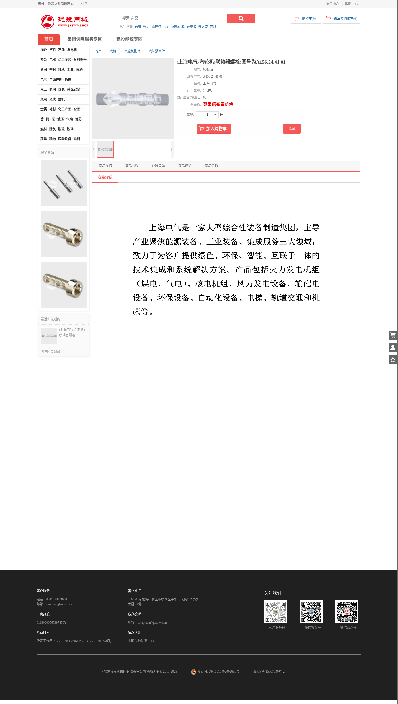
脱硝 (70, 129)
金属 (43, 109)
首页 (48, 39)
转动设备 (64, 139)
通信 (68, 80)
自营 (138, 27)
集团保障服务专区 (84, 39)
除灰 (52, 129)
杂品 (77, 109)
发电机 (72, 50)
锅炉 (43, 50)
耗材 (52, 109)
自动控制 (55, 80)
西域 (213, 27)
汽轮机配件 (132, 51)
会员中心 (332, 4)
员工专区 (64, 60)
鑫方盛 (203, 27)
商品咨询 (211, 166)
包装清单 (158, 166)
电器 (52, 60)
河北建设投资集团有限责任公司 (123, 671)
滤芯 (78, 119)
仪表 (61, 89)
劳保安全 (73, 89)
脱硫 (61, 129)
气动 (69, 119)
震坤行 (156, 27)
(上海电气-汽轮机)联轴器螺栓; (72, 332)
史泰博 (191, 27)
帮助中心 (351, 4)
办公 (43, 60)
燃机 (61, 99)
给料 (77, 139)
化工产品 (64, 109)
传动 (79, 70)
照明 (52, 89)
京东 (166, 27)
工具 (70, 70)
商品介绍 (105, 166)
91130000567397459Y (52, 623)
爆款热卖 (178, 27)
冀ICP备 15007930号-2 (269, 671)
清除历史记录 (50, 351)
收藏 (292, 129)
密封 (52, 70)
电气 (43, 80)
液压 (60, 119)
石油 (61, 50)
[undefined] (133, 99)
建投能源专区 (129, 39)
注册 (84, 4)
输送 (52, 139)
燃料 (43, 129)
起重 (43, 139)
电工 (43, 89)
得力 (146, 27)
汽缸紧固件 (157, 51)
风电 (43, 99)
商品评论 (184, 166)
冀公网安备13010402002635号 (218, 671)
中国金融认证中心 (141, 641)
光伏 (52, 99)
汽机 (52, 50)
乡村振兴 (80, 60)
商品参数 (131, 166)
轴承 (61, 70)
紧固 (43, 70)
